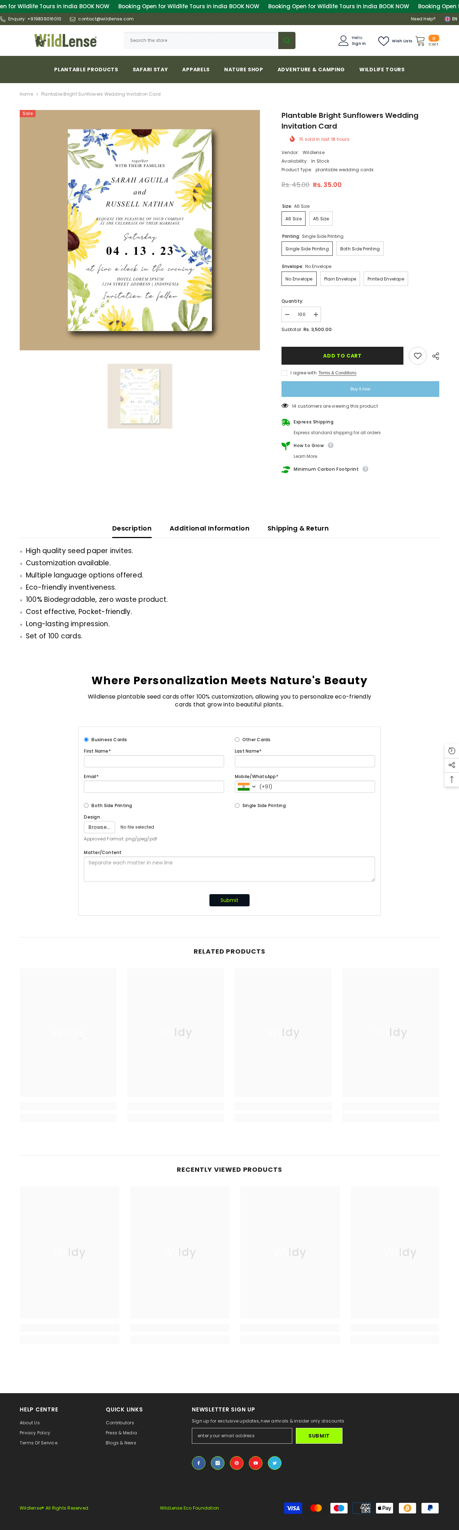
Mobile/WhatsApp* (256, 776)
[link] (68, 1106)
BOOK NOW (94, 6)
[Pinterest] (236, 1463)
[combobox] (201, 40)
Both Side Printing (111, 805)
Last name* (248, 751)
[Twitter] (274, 1463)
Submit (229, 900)
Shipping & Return (298, 528)
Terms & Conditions (337, 372)
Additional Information (210, 528)
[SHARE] (433, 356)
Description (132, 528)
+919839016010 (44, 19)
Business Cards (109, 740)
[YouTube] (255, 1463)
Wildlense (314, 152)
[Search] (209, 40)
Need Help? (423, 19)
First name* (97, 751)
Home (26, 94)
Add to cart (342, 355)
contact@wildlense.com (106, 19)
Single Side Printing (264, 805)
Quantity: (292, 301)
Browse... (99, 827)
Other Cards (256, 740)
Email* (91, 776)
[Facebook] (198, 1463)
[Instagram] (217, 1463)
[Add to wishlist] (418, 356)
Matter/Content (103, 852)
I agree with (303, 373)
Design (92, 817)
